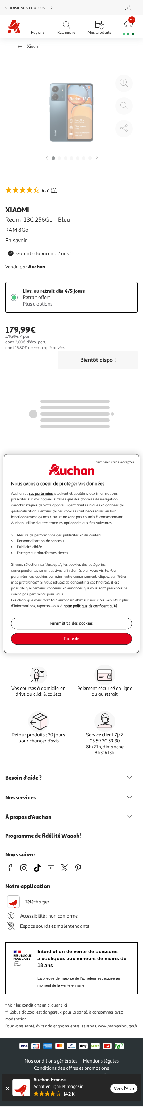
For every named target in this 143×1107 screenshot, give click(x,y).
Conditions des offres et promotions (71, 1068)
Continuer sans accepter (114, 462)
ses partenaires (41, 493)
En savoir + (18, 240)
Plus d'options (37, 304)
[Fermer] (7, 1088)
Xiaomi (33, 46)
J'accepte (71, 638)
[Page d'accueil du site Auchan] (14, 27)
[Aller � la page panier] (128, 27)
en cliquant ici (54, 1005)
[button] (46, 158)
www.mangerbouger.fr (117, 1026)
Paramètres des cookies (71, 623)
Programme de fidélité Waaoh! (43, 835)
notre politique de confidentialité (90, 605)
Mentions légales (101, 1061)
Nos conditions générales (51, 1061)
